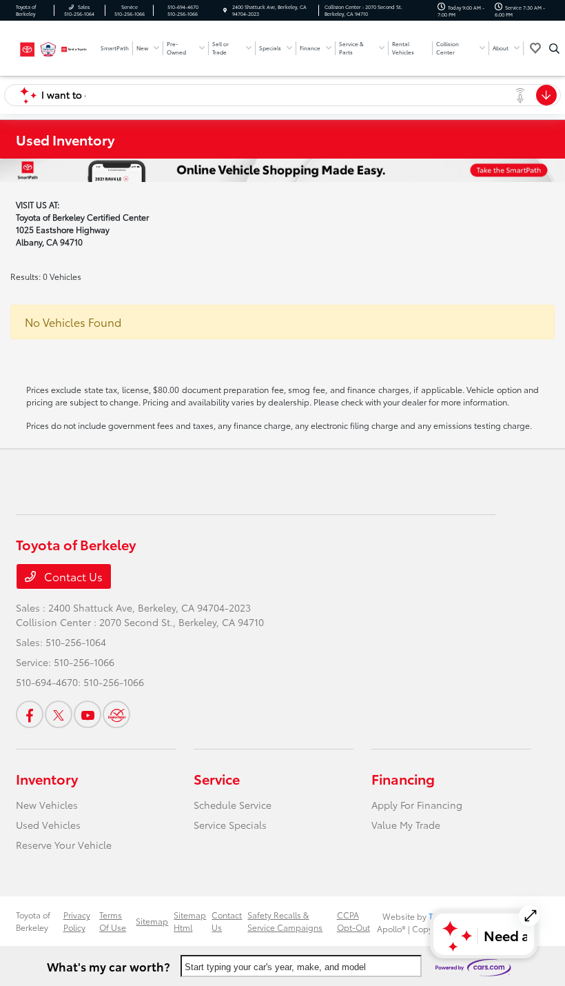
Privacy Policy (76, 921)
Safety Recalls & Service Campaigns (284, 921)
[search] (554, 48)
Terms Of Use (112, 921)
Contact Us (72, 576)
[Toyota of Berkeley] (53, 46)
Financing (403, 778)
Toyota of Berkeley (33, 921)
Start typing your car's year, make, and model (275, 967)
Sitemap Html (190, 921)
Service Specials (230, 825)
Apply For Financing (416, 805)
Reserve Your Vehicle (64, 845)
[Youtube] (87, 714)
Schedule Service (232, 805)
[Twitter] (58, 714)
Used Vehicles (48, 825)
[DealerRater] (116, 714)
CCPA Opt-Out (353, 921)
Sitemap (152, 921)
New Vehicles (47, 805)
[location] (225, 10)
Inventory (47, 778)
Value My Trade (405, 825)
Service (217, 778)
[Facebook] (29, 714)
